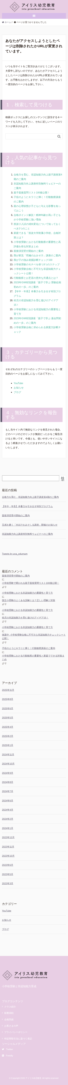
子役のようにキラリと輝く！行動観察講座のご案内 (28, 648)
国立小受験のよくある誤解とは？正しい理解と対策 (28, 600)
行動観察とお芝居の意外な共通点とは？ (36, 277)
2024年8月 (7, 782)
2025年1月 (7, 745)
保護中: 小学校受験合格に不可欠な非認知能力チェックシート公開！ (34, 636)
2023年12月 (8, 837)
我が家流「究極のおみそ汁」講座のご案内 (37, 255)
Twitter (9, 1049)
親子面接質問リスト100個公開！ (32, 192)
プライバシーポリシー (15, 1032)
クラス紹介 (10, 1006)
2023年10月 (8, 855)
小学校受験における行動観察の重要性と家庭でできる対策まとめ (33, 657)
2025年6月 (7, 708)
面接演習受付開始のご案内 (28, 251)
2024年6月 (7, 800)
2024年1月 (7, 828)
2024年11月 (8, 754)
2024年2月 (7, 819)
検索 (62, 479)
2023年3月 (7, 883)
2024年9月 (7, 773)
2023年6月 (7, 865)
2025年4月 (7, 727)
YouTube (18, 383)
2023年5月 (7, 874)
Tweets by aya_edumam (15, 553)
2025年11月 (8, 690)
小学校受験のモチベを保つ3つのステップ (37, 264)
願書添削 (9, 1013)
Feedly (9, 1055)
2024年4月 (7, 809)
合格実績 (9, 1019)
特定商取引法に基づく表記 (18, 1038)
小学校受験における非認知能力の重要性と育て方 (27, 592)
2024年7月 (7, 791)
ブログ (17, 392)
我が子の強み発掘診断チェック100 (33, 259)
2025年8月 (7, 699)
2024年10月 (8, 763)
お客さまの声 (11, 1025)
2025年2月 (7, 736)
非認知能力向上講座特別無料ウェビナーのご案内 (27, 534)
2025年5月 (7, 717)
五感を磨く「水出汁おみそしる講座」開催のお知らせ (29, 524)
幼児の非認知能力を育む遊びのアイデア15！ (25, 617)
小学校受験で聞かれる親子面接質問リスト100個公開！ (30, 583)
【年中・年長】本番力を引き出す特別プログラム (27, 506)
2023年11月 (8, 846)
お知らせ (19, 387)
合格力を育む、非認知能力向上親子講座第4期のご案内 (30, 497)
